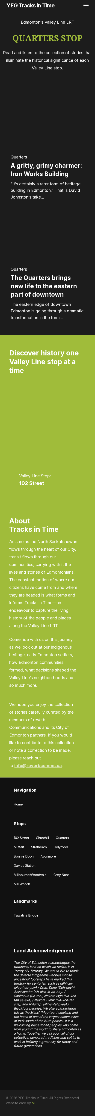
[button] (86, 5)
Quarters (19, 157)
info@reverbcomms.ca (38, 765)
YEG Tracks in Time (30, 5)
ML (34, 1103)
